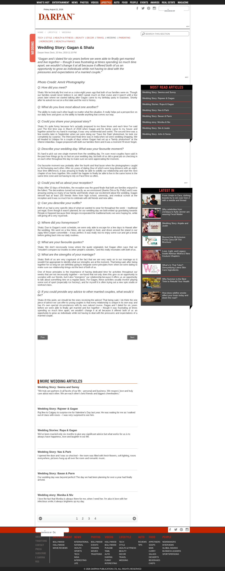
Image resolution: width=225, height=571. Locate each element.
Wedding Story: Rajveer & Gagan (58, 408)
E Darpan (40, 557)
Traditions (41, 540)
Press (38, 549)
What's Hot (43, 2)
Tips (140, 545)
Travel (100, 38)
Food (125, 2)
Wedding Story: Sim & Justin (156, 128)
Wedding (66, 32)
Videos (95, 2)
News (75, 2)
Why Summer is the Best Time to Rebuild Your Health (175, 280)
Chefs (152, 563)
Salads (152, 554)
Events (144, 2)
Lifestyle (106, 2)
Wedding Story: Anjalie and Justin (175, 224)
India (76, 557)
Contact (39, 545)
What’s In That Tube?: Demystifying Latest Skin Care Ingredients (174, 267)
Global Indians (170, 548)
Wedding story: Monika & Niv (55, 495)
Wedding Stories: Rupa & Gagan (57, 430)
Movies (94, 551)
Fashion (95, 548)
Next (132, 337)
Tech (40, 38)
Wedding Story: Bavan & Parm (56, 473)
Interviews (168, 545)
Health (77, 548)
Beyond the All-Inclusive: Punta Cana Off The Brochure (174, 239)
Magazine (183, 2)
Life (76, 563)
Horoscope (46, 41)
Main (151, 548)
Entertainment (60, 2)
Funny (108, 560)
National (78, 545)
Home (40, 32)
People (134, 2)
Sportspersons (170, 554)
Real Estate (168, 2)
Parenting (124, 38)
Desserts (154, 557)
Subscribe (40, 553)
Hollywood (59, 545)
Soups (152, 545)
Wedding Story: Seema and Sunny (58, 387)
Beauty (80, 38)
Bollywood (58, 542)
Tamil (107, 551)
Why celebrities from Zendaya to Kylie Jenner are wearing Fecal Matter (176, 211)
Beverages (154, 560)
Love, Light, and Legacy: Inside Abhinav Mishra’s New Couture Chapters (176, 253)
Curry (152, 551)
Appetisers (154, 542)
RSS (37, 561)
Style (49, 38)
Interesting (80, 560)
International (81, 542)
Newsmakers (169, 542)
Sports (78, 551)
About (38, 536)
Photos (84, 2)
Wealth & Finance (65, 41)
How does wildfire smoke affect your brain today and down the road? (175, 295)
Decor (90, 38)
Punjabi (108, 548)
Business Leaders (171, 551)
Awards (154, 2)
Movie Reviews (60, 548)
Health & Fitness (64, 38)
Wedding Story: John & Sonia (156, 134)
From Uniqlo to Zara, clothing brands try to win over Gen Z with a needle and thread (176, 198)
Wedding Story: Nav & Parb (54, 451)
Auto (117, 2)
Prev (43, 337)
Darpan (108, 557)
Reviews (142, 542)
